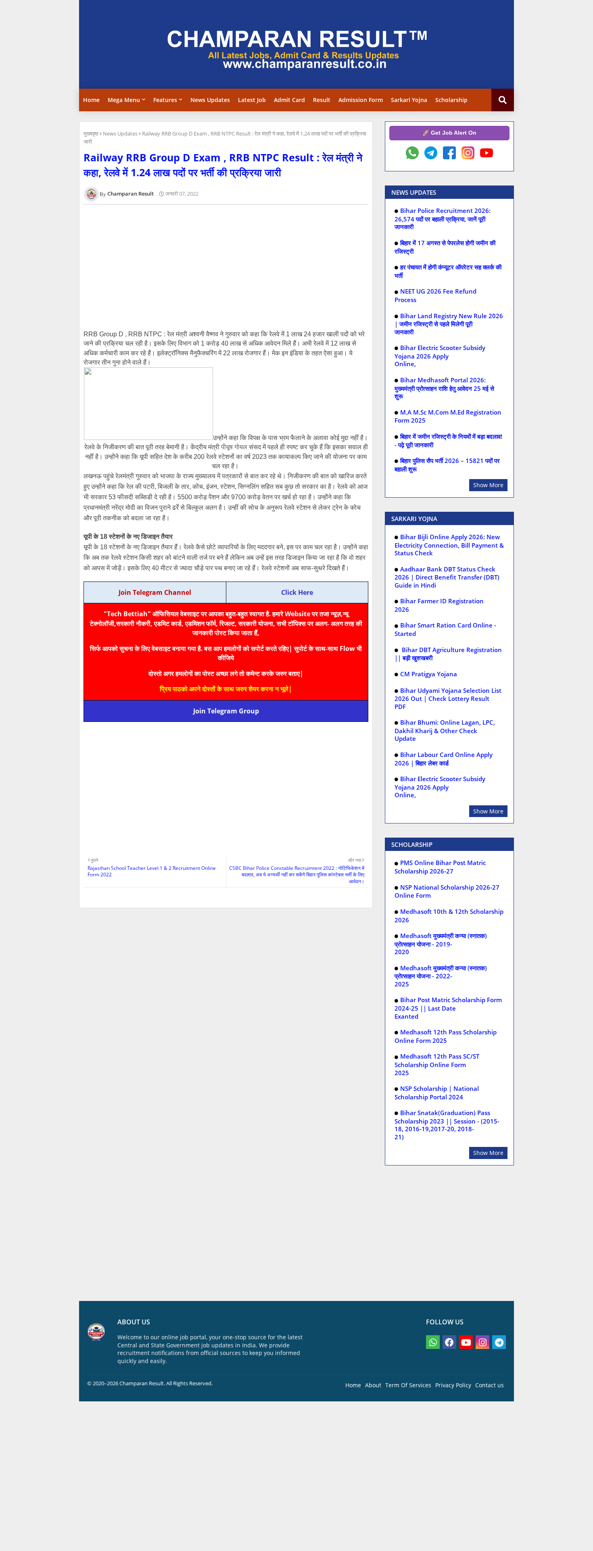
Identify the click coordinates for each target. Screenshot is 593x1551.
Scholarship (451, 100)
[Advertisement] (230, 267)
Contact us (489, 1385)
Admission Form (360, 100)
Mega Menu (124, 100)
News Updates (210, 100)
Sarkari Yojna (409, 100)
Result (321, 100)
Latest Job (252, 100)
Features (165, 100)
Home (91, 100)
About (373, 1385)
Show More (488, 485)
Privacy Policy (453, 1385)
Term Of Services (408, 1385)
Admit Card (289, 100)
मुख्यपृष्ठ (91, 133)
